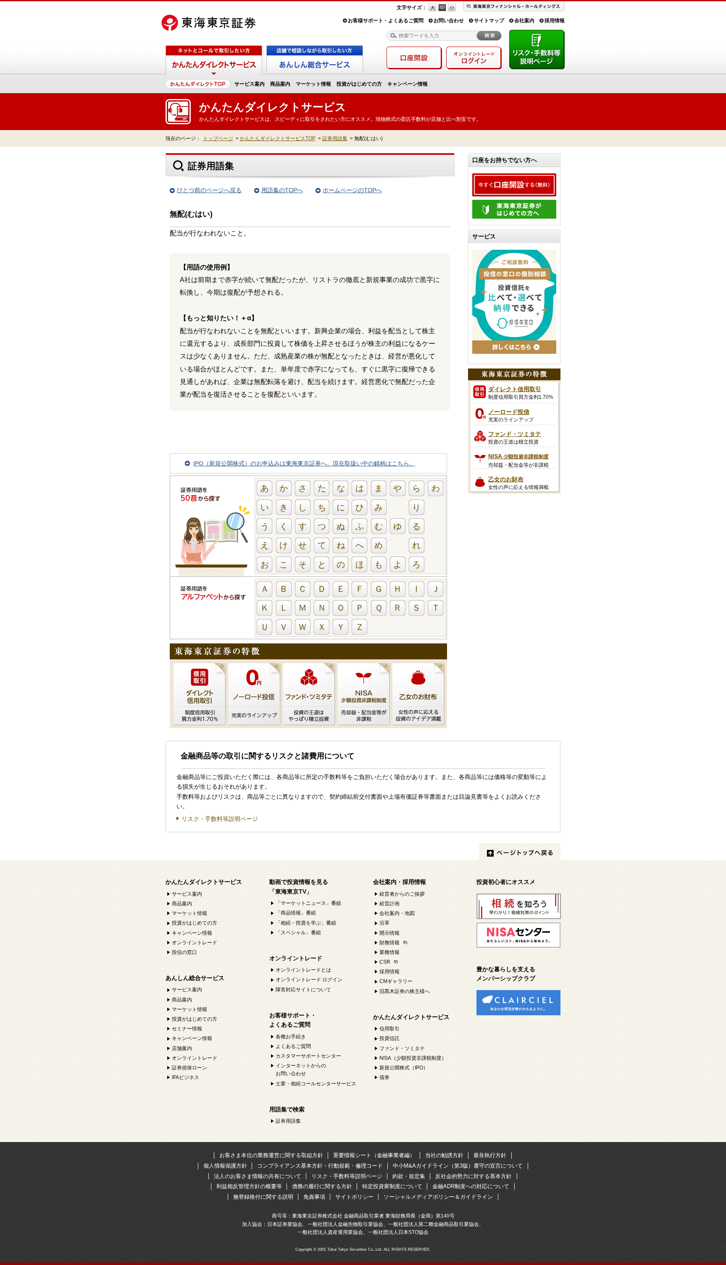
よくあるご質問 (293, 1046)
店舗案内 (182, 1048)
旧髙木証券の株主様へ (404, 991)
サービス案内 (249, 84)
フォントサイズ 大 (433, 7)
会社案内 (524, 21)
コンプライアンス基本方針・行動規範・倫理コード (320, 1166)
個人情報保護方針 (225, 1166)
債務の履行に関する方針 (322, 1186)
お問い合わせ (449, 21)
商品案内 (280, 84)
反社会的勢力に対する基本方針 (473, 1176)
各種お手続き (291, 1037)
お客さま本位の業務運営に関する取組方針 (271, 1155)
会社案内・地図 (397, 913)
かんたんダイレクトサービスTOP (278, 138)
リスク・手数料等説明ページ (220, 819)
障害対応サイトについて (303, 990)
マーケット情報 (313, 84)
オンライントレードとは (303, 970)
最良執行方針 (489, 1155)
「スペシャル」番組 (298, 933)
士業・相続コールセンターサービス (316, 1084)
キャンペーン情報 (407, 84)
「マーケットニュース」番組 (308, 903)
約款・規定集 (408, 1176)
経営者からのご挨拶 (402, 894)
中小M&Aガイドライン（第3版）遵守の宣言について (458, 1166)
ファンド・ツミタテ (402, 1048)
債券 (384, 1077)
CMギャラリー (396, 981)
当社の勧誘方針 (444, 1155)
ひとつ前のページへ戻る (209, 190)
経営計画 (389, 904)
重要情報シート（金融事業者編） (374, 1155)
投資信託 (389, 1038)
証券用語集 (334, 138)
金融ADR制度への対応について (470, 1186)
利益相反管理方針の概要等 (249, 1186)
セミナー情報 (187, 1029)
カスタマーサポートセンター (308, 1056)
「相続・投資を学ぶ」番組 (306, 923)
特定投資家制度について (392, 1186)
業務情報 (389, 952)
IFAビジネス (185, 1077)
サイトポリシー (354, 1197)
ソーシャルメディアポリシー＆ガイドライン (438, 1197)
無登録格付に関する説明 (263, 1197)
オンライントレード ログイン (309, 980)
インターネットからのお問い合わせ (301, 1070)
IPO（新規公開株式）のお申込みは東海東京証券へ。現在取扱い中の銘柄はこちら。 (304, 463)
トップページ (218, 138)
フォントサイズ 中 (442, 7)
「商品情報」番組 (296, 913)
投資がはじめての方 (359, 84)
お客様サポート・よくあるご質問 (386, 21)
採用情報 (554, 21)
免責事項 (314, 1197)
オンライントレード (194, 943)
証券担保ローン (189, 1068)
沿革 (384, 923)
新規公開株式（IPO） (403, 1068)
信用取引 (389, 1029)
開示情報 (389, 933)
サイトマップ (489, 21)
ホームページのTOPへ (352, 190)
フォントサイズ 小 (452, 7)
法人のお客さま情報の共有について (257, 1176)
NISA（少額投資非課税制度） (413, 1058)
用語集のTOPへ (282, 190)
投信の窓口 (184, 952)
